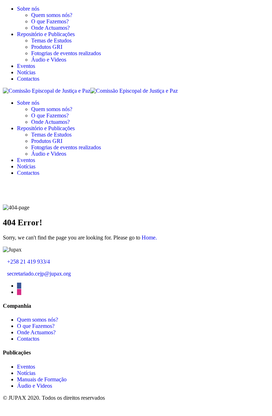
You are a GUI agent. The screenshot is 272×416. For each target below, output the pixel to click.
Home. (149, 238)
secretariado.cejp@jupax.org (39, 274)
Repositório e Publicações (46, 34)
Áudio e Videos (48, 60)
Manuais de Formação (42, 379)
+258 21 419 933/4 (28, 262)
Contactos (28, 79)
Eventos (26, 66)
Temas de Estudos (51, 40)
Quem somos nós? (51, 15)
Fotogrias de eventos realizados (66, 53)
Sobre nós (28, 9)
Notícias (26, 72)
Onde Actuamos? (50, 28)
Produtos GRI (46, 47)
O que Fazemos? (50, 21)
